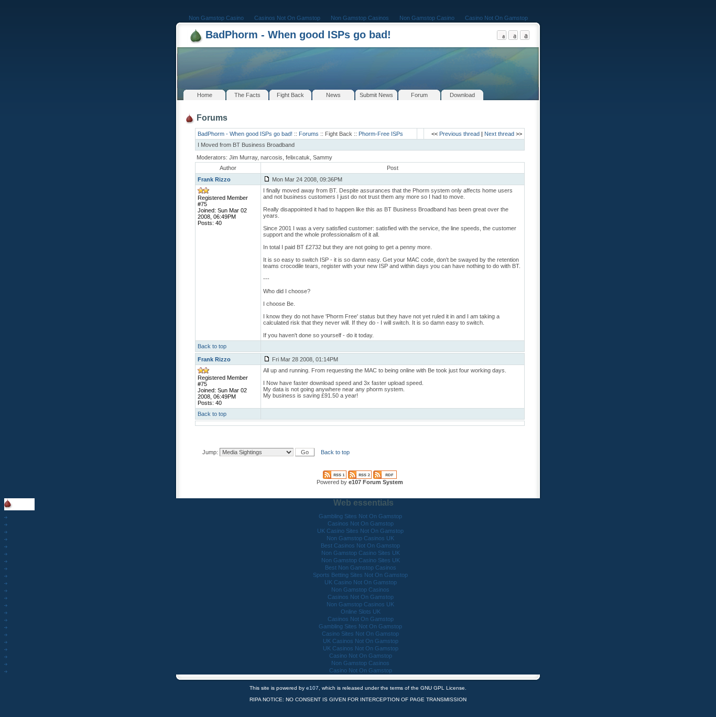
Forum (419, 95)
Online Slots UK (361, 611)
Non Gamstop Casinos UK (360, 538)
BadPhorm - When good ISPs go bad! (298, 34)
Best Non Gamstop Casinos (360, 567)
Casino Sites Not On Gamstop (360, 633)
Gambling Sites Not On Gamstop (360, 516)
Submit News (376, 95)
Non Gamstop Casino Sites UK (360, 553)
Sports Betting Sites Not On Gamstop (360, 575)
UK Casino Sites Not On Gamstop (360, 531)
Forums (309, 134)
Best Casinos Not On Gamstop (360, 545)
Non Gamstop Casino (216, 18)
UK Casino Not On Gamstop (360, 582)
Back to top (212, 346)
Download (462, 95)
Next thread (499, 134)
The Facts (247, 95)
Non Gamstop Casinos (360, 18)
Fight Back (290, 95)
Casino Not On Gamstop (496, 18)
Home (204, 95)
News (333, 95)
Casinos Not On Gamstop (287, 18)
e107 (312, 688)
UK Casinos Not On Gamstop (360, 641)
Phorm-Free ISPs (381, 134)
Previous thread (459, 134)
